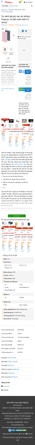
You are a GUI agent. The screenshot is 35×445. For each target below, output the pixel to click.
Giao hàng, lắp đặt (6, 345)
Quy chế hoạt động (7, 341)
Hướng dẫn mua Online (8, 348)
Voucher (20, 348)
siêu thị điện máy (20, 164)
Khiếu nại (21, 345)
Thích (2, 25)
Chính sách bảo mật (7, 337)
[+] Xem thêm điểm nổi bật (7, 89)
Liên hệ (20, 352)
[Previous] (2, 134)
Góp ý (19, 341)
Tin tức (20, 333)
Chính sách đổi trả (6, 333)
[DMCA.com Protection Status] (21, 430)
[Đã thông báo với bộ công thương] (11, 430)
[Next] (32, 134)
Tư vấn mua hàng (23, 337)
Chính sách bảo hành (7, 330)
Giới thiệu (21, 330)
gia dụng (8, 159)
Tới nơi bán (28, 71)
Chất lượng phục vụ (7, 352)
